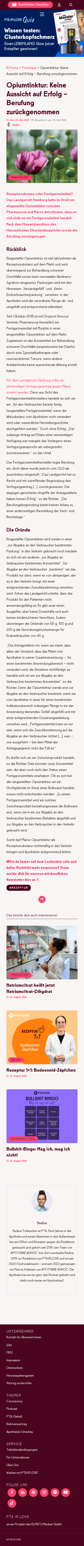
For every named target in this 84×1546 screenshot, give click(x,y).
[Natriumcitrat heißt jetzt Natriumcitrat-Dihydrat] (42, 978)
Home (14, 68)
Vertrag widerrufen (19, 1383)
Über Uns (12, 1465)
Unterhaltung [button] (23, 1139)
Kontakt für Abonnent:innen (23, 1337)
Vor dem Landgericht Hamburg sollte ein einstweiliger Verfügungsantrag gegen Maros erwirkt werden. (38, 386)
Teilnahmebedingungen (21, 1449)
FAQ (9, 1352)
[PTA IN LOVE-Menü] (42, 14)
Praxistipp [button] (19, 975)
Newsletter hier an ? (22, 880)
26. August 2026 (18, 997)
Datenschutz (14, 1367)
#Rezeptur (18, 888)
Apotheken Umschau (33, 4)
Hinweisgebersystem (20, 1375)
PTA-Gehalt (14, 1416)
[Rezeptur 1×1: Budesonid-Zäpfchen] (42, 1063)
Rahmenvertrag (16, 1424)
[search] (70, 4)
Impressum (13, 1360)
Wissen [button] (16, 1060)
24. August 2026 (18, 1076)
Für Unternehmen (17, 1457)
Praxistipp (29, 68)
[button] (42, 33)
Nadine (16, 124)
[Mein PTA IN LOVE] (59, 4)
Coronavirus (14, 1401)
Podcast (11, 1408)
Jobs (9, 1344)
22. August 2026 (18, 1161)
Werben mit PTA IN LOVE (22, 1472)
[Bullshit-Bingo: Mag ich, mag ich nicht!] (42, 1142)
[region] (42, 33)
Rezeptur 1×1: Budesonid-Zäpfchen (41, 1070)
